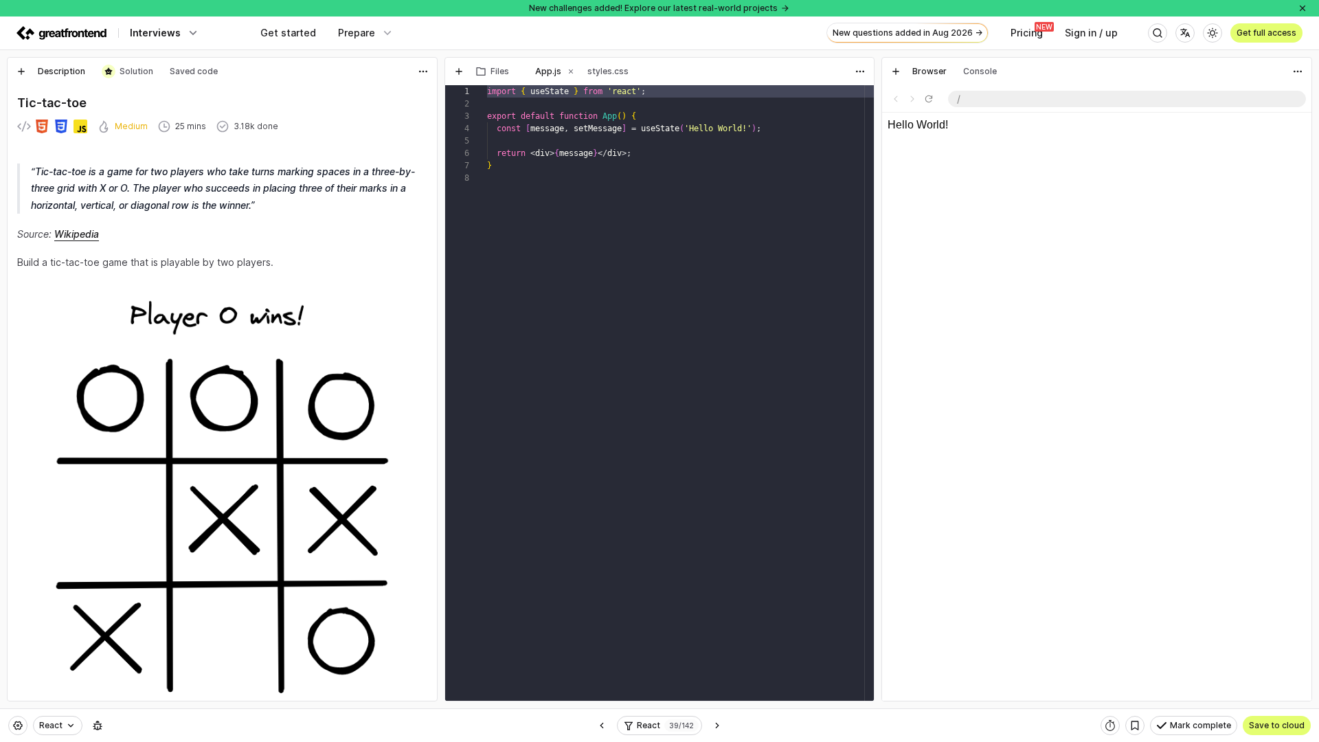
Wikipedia (76, 234)
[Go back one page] (896, 98)
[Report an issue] (97, 725)
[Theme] (1212, 33)
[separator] (441, 379)
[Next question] (717, 725)
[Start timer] (1110, 725)
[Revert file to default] (860, 99)
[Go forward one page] (912, 98)
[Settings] (17, 725)
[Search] (1157, 33)
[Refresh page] (929, 98)
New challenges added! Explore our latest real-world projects (653, 8)
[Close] (1302, 8)
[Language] (1185, 33)
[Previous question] (601, 725)
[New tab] (21, 71)
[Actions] (423, 71)
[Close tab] (518, 71)
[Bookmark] (1135, 725)
